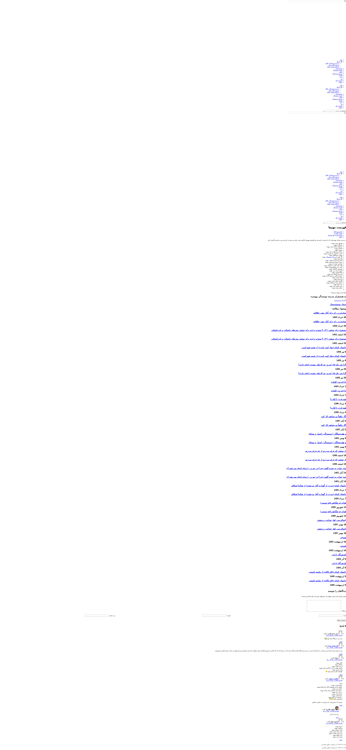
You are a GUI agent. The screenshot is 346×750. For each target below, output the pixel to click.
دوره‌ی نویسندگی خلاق (332, 63)
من (341, 79)
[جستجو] (323, 111)
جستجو (344, 111)
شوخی (343, 537)
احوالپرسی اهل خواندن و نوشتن (331, 520)
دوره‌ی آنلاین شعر (333, 65)
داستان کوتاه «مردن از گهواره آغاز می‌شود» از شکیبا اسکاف (318, 485)
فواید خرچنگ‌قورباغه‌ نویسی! (333, 503)
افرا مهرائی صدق (333, 646)
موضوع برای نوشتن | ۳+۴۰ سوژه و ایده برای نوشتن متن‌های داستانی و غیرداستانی (308, 330)
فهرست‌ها (331, 235)
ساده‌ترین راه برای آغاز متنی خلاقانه (329, 313)
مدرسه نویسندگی (337, 73)
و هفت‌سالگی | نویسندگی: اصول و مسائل (327, 434)
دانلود (340, 72)
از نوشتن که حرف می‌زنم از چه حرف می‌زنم (325, 451)
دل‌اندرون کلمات (338, 382)
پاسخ (341, 641)
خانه (341, 60)
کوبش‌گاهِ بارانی (339, 554)
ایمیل (228, 615)
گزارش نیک (339, 80)
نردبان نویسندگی (331, 257)
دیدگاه (343, 611)
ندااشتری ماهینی (333, 679)
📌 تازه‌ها (339, 61)
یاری (341, 77)
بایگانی (340, 82)
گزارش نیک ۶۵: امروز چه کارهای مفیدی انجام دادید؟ (322, 364)
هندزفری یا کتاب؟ (338, 399)
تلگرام (340, 75)
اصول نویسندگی (337, 70)
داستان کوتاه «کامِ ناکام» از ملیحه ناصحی (327, 572)
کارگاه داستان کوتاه (333, 67)
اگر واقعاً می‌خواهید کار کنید (333, 416)
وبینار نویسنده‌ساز (338, 304)
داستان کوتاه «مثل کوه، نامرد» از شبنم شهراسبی (323, 347)
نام (344, 615)
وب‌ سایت (112, 615)
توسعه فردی (338, 235)
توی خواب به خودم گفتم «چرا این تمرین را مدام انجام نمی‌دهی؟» (316, 468)
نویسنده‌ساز (338, 68)
